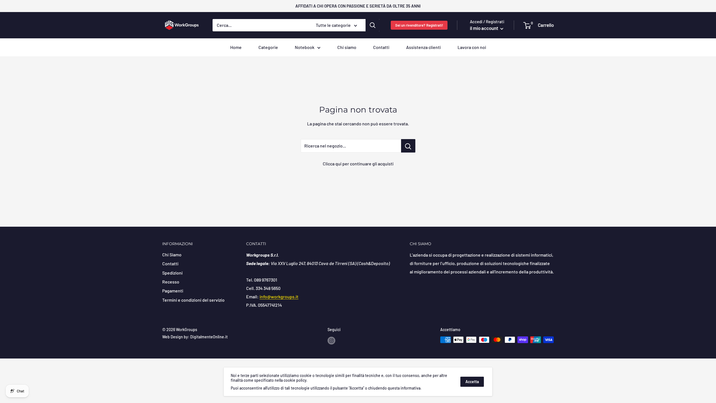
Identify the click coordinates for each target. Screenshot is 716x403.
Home (236, 47)
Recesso (170, 281)
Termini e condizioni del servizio (193, 300)
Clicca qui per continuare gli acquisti (358, 163)
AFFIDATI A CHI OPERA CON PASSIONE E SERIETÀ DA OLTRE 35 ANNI (358, 5)
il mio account (484, 28)
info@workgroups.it (279, 296)
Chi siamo (346, 47)
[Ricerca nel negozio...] (408, 146)
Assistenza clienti (423, 47)
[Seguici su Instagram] (331, 340)
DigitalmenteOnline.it (209, 336)
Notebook (304, 47)
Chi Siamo (172, 254)
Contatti (381, 47)
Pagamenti (172, 290)
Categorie (268, 47)
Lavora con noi (472, 47)
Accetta (472, 381)
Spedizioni (172, 272)
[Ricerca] (373, 25)
